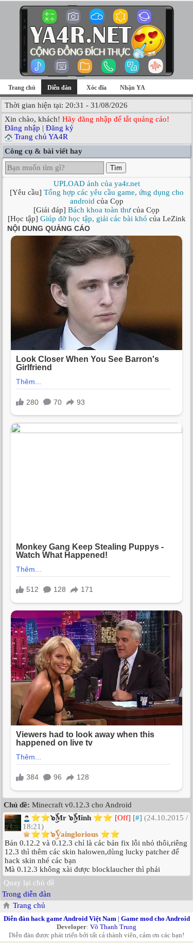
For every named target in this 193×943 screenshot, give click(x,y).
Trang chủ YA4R (41, 137)
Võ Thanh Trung (113, 927)
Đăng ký (60, 128)
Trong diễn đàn (26, 894)
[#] (137, 818)
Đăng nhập (22, 128)
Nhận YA (132, 87)
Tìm (116, 168)
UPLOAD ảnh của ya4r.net (97, 183)
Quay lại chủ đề (29, 883)
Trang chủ (22, 87)
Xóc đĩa (96, 87)
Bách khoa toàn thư (99, 210)
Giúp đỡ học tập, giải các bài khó (93, 218)
